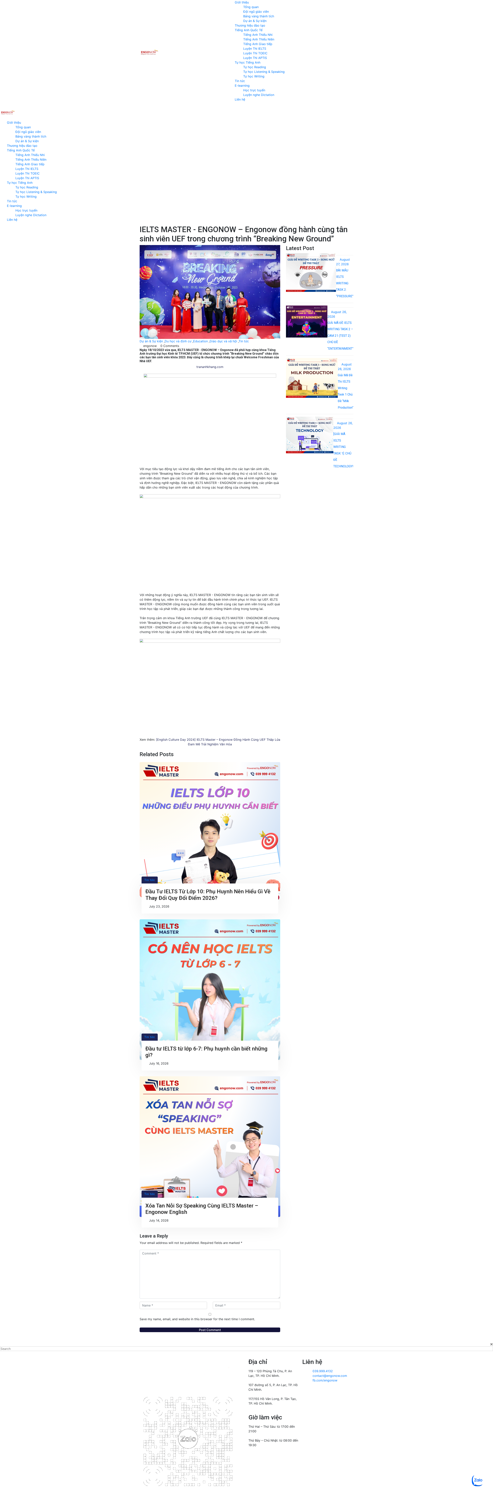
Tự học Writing (253, 76)
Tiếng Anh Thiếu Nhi (257, 35)
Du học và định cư (178, 341)
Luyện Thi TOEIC (255, 53)
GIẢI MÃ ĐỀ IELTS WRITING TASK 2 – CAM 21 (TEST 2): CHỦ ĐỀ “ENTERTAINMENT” (340, 335)
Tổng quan (251, 7)
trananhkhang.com (209, 367)
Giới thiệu (242, 2)
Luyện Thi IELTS (254, 48)
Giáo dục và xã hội (223, 341)
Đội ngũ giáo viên (256, 11)
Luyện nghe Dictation (258, 95)
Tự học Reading (254, 67)
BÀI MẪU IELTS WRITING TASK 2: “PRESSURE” (344, 283)
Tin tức (240, 81)
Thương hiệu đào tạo (250, 25)
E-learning (242, 85)
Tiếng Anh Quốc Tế (248, 30)
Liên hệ (240, 99)
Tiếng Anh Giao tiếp (257, 44)
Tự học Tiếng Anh (247, 62)
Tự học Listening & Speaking (264, 72)
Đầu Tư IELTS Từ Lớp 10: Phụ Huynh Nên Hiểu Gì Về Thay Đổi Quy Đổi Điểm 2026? (207, 894)
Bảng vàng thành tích (258, 16)
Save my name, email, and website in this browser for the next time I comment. (197, 1319)
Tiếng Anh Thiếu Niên (258, 39)
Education (200, 341)
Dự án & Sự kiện (255, 21)
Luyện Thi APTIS (255, 58)
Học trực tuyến (254, 90)
